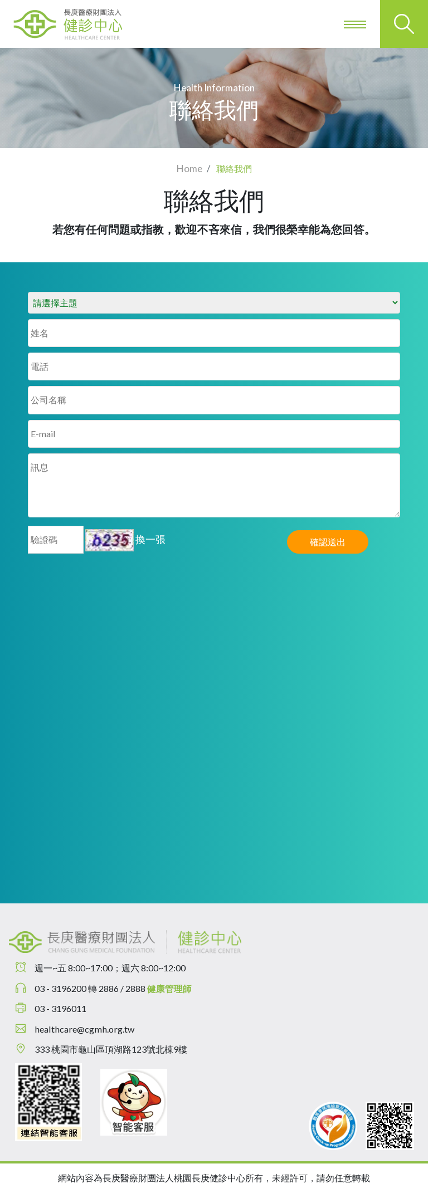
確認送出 (328, 541)
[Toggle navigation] (356, 24)
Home (189, 168)
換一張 (150, 539)
